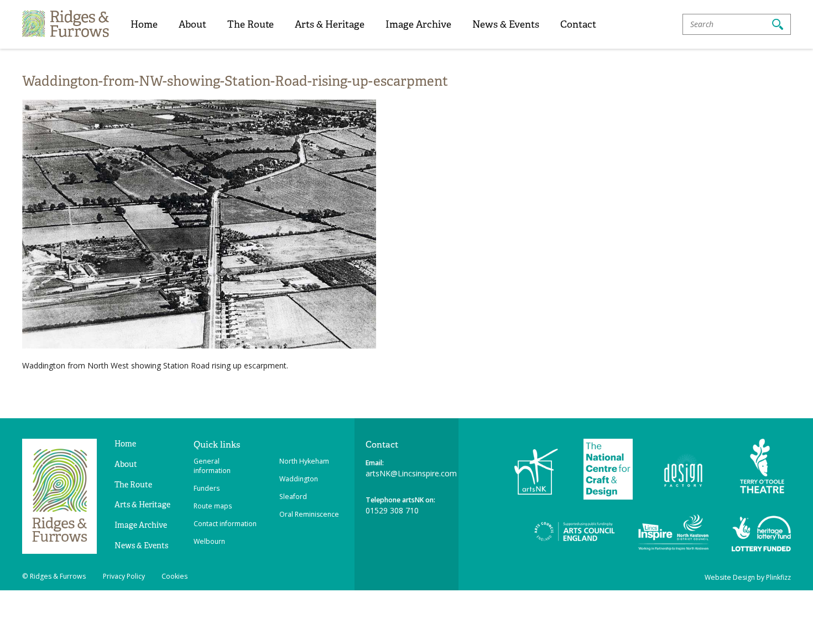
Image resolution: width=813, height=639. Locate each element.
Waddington (298, 479)
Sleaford (293, 496)
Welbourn (209, 541)
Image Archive (418, 24)
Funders (207, 488)
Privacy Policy (124, 576)
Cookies (174, 576)
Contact (578, 24)
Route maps (213, 506)
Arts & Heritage (329, 24)
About (192, 24)
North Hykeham (304, 461)
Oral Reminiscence (309, 514)
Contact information (225, 523)
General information (212, 465)
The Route (250, 24)
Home (144, 24)
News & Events (505, 24)
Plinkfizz (778, 577)
